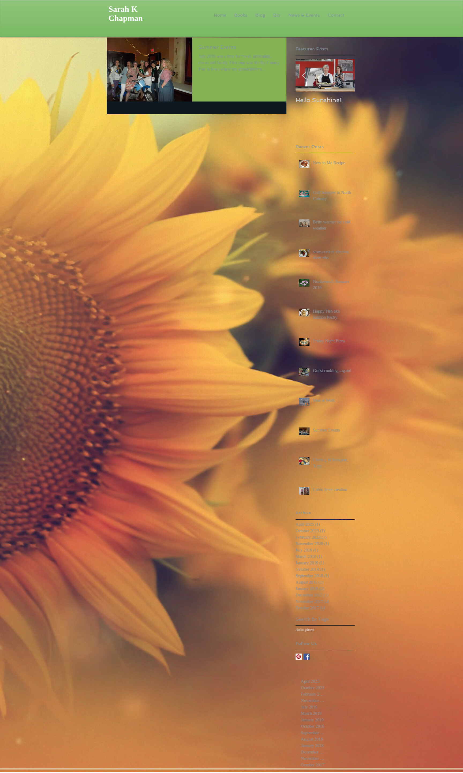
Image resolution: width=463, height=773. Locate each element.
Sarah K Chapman (126, 13)
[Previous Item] (304, 76)
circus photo (305, 630)
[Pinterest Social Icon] (299, 657)
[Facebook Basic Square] (307, 657)
